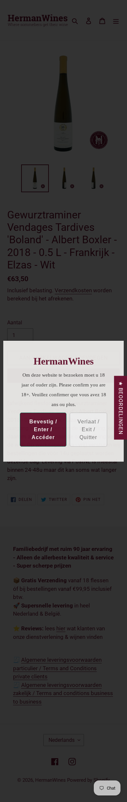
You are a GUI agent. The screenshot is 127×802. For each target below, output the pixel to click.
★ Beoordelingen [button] (121, 407)
